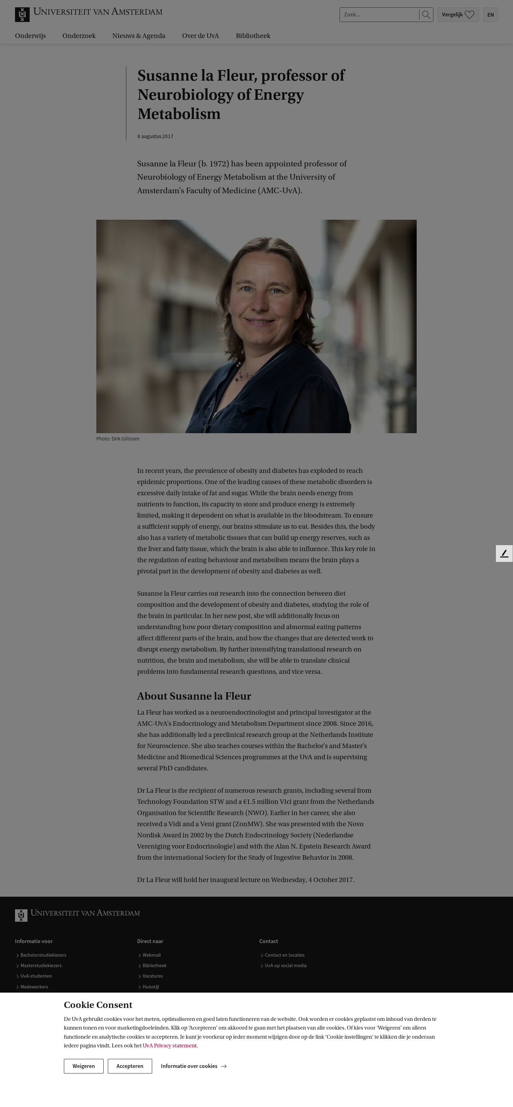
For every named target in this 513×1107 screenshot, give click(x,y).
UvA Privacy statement (169, 1045)
